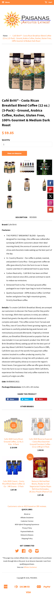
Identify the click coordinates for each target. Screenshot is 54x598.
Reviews (33, 217)
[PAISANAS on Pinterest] (30, 552)
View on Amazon (14, 153)
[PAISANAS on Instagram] (37, 552)
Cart (50, 2)
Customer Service (27, 521)
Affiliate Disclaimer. (30, 567)
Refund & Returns (27, 535)
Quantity (6, 140)
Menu (7, 2)
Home (5, 35)
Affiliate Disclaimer (27, 518)
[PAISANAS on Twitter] (17, 552)
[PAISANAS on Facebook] (23, 552)
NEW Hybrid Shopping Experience (27, 524)
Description (21, 217)
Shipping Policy (27, 538)
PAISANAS (33, 578)
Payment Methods (27, 531)
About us (27, 514)
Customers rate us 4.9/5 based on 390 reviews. (27, 506)
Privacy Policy (27, 528)
